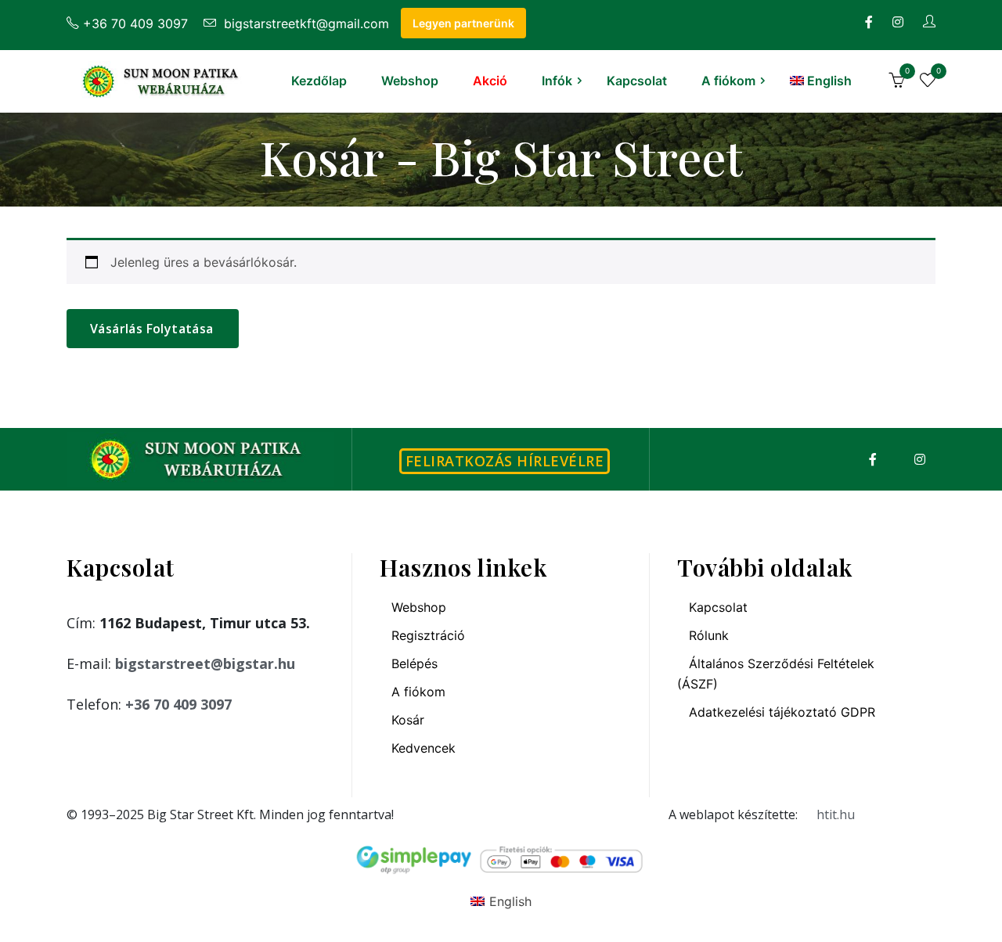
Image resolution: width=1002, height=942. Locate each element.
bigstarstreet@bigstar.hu (205, 663)
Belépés (414, 663)
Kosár (407, 720)
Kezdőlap (319, 80)
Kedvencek (423, 748)
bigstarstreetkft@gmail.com (304, 23)
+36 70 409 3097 (135, 23)
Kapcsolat (637, 80)
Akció (490, 80)
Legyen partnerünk (463, 23)
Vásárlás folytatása (152, 328)
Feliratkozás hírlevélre (504, 460)
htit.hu (835, 814)
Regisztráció (428, 635)
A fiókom (728, 80)
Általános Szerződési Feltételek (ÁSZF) (775, 674)
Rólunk (709, 635)
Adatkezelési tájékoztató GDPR (782, 712)
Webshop (409, 80)
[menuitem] (821, 80)
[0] (896, 82)
